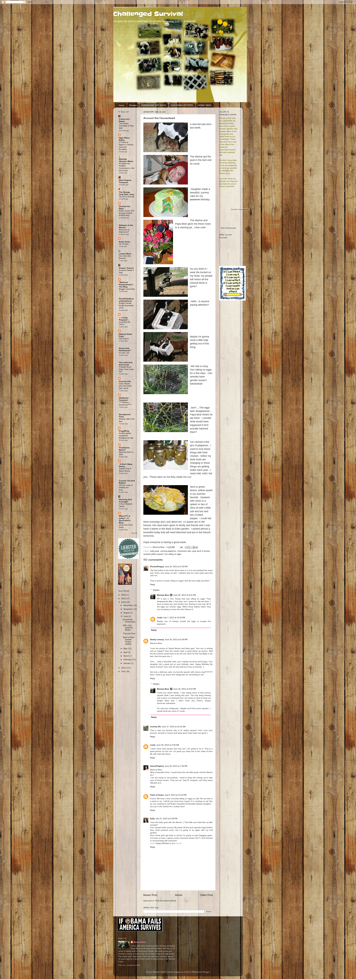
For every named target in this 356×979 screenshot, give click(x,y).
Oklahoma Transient (123, 399)
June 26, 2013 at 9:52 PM (184, 689)
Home (121, 105)
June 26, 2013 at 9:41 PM (184, 595)
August (126, 613)
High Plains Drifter (124, 139)
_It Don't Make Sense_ (125, 465)
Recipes (133, 105)
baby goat (154, 551)
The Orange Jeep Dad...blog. (126, 193)
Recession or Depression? (124, 231)
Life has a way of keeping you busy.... (126, 487)
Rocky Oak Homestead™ (125, 349)
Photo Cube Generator (228, 228)
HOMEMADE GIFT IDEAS (153, 105)
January (127, 663)
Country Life (125, 381)
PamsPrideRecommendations (126, 300)
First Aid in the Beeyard (125, 257)
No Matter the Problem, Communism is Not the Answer (126, 167)
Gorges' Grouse (126, 268)
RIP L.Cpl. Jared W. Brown (128, 627)
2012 (123, 668)
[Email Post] (181, 547)
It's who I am (124, 353)
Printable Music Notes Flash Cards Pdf (126, 369)
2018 (123, 595)
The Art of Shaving (126, 197)
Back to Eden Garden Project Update (129, 640)
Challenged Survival (148, 14)
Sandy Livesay (157, 639)
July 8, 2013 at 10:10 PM (175, 795)
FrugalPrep (124, 431)
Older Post (206, 895)
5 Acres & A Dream (124, 120)
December (128, 605)
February (127, 660)
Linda (159, 618)
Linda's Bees (125, 254)
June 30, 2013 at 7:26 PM (176, 766)
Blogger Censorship (127, 289)
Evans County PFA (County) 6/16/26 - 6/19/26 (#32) (126, 213)
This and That (129, 634)
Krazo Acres (124, 242)
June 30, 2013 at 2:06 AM (167, 745)
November (128, 609)
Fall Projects (124, 339)
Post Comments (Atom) (165, 901)
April (125, 652)
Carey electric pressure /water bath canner (125, 386)
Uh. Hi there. (124, 244)
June (125, 616)
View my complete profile (129, 965)
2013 (123, 602)
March (126, 656)
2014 (123, 599)
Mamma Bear (163, 595)
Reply (152, 584)
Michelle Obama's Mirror (126, 160)
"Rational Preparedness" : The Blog (126, 284)
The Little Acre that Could (126, 363)
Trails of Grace (157, 795)
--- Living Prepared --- (124, 319)
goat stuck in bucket (201, 551)
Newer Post (150, 895)
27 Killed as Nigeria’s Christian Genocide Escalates (126, 145)
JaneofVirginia (157, 766)
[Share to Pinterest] (196, 547)
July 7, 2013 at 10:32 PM (174, 618)
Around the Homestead (129, 620)
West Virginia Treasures (125, 181)
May (125, 649)
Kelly (152, 819)
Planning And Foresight (125, 500)
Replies (156, 590)
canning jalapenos (168, 551)
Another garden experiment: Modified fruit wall (126, 435)
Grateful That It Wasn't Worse (125, 470)
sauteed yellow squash (153, 554)
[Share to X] (191, 547)
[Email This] (186, 547)
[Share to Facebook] (194, 547)
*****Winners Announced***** (125, 403)
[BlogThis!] (188, 547)
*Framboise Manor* (124, 449)
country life (155, 727)
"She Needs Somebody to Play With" (126, 126)
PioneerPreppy (157, 567)
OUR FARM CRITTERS (182, 105)
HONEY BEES (205, 105)
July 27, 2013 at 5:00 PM (166, 819)
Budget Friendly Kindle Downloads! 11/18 (126, 305)
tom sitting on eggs (173, 554)
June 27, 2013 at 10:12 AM (174, 727)
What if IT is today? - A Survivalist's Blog (124, 519)
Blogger (206, 972)
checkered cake (184, 551)
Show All (134, 533)
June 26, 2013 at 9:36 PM (176, 639)
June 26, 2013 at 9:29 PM (176, 567)
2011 (123, 671)
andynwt (187, 972)
